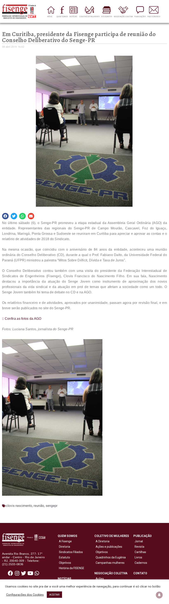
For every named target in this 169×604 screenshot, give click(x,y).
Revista (139, 546)
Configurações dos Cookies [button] (25, 595)
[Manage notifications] (159, 595)
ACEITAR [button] (54, 594)
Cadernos (141, 562)
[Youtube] (30, 573)
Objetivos (64, 562)
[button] (5, 216)
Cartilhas (140, 552)
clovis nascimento (19, 506)
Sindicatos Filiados (70, 552)
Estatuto (64, 557)
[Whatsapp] (37, 573)
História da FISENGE (71, 568)
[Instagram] (17, 573)
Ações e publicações (108, 546)
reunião (39, 506)
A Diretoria (101, 541)
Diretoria (64, 546)
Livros (138, 557)
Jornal (139, 541)
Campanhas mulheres (109, 562)
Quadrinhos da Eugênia (110, 557)
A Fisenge (65, 541)
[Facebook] (10, 573)
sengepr (52, 506)
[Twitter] (24, 573)
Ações (99, 578)
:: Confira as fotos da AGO (21, 318)
